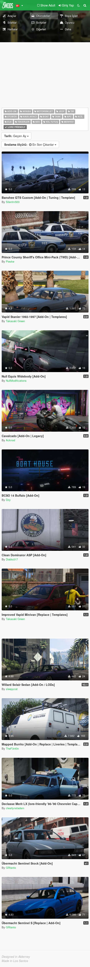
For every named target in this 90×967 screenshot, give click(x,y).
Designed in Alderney (16, 956)
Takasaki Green (15, 321)
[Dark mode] (78, 5)
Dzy (8, 500)
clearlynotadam (15, 808)
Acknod (10, 440)
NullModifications (16, 381)
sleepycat (12, 689)
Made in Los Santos (15, 961)
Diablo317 (12, 559)
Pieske (10, 261)
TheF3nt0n (12, 748)
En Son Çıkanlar (29, 144)
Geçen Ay (15, 136)
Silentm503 (12, 202)
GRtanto (11, 868)
